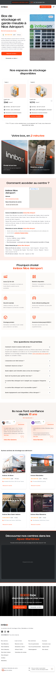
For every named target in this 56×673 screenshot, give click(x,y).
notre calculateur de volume (40, 353)
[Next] (52, 37)
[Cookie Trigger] (3, 670)
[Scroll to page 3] (44, 59)
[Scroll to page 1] (41, 59)
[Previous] (32, 37)
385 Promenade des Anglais (9, 30)
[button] (26, 567)
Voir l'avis (4, 435)
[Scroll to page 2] (42, 59)
